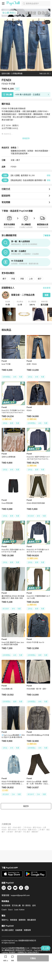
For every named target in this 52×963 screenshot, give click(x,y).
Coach (4, 910)
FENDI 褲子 (17, 828)
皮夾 (34, 905)
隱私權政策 (31, 920)
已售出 (33, 958)
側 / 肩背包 (26, 905)
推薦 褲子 (35, 832)
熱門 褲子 (18, 832)
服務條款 (22, 920)
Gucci (10, 910)
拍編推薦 (18, 930)
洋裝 (22, 279)
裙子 (39, 279)
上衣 (31, 279)
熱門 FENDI (12, 830)
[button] (8, 303)
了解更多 (46, 235)
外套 (13, 279)
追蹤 (46, 295)
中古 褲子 (26, 832)
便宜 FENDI (37, 828)
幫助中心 (5, 920)
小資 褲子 (9, 832)
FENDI (4, 828)
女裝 (12, 160)
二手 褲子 (41, 830)
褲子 (18, 160)
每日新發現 (6, 905)
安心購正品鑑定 (8, 930)
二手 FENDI (27, 828)
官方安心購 (16, 905)
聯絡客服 (13, 920)
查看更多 (26, 138)
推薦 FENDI (32, 830)
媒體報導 (27, 930)
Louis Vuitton (19, 910)
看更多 (26, 806)
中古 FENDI (22, 830)
